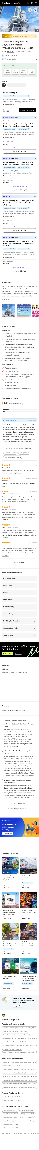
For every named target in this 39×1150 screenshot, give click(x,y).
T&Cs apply (18, 654)
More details (7, 105)
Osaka (29, 51)
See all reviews (20, 562)
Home (3, 1133)
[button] (19, 117)
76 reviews (10, 51)
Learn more (8, 834)
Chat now (28, 809)
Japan (9, 1133)
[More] (23, 404)
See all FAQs (19, 803)
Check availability (27, 110)
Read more (5, 300)
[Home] (11, 3)
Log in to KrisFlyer (19, 151)
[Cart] (28, 3)
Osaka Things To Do (19, 1133)
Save (16, 1006)
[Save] (16, 859)
